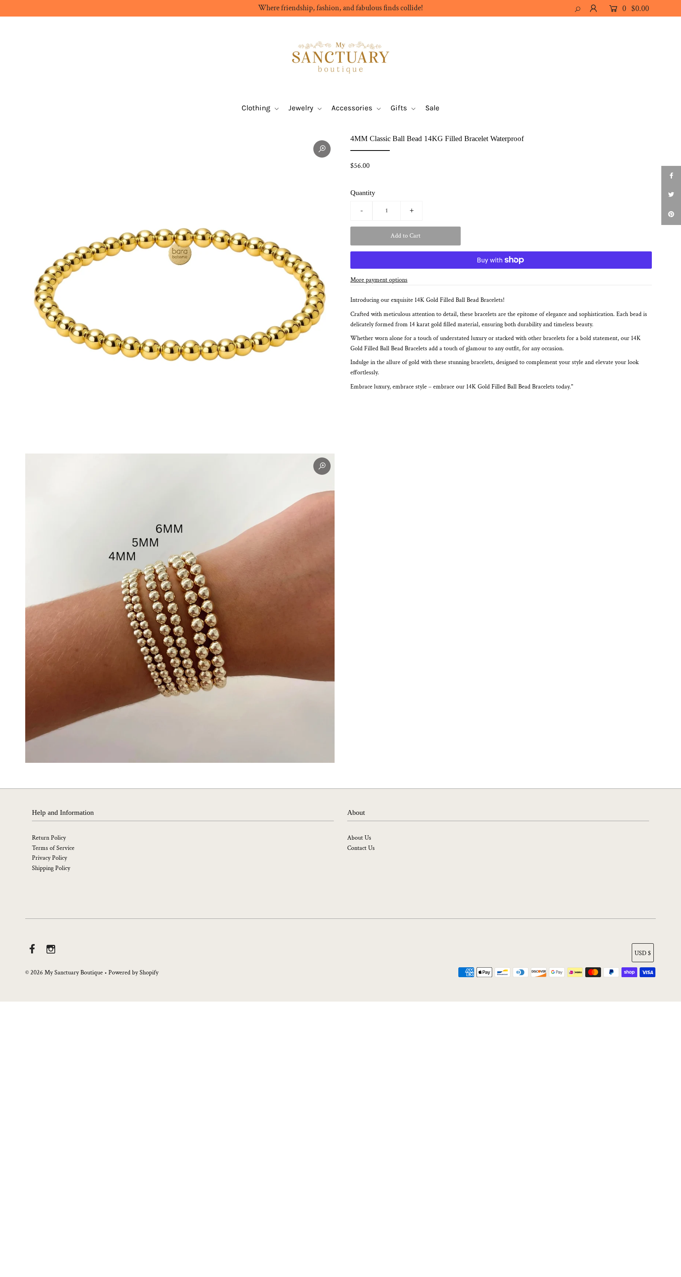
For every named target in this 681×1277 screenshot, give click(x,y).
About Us (359, 838)
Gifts (400, 108)
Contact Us (361, 848)
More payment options (378, 280)
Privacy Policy (49, 858)
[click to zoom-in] (322, 149)
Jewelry (301, 108)
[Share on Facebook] (671, 176)
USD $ (642, 953)
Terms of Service (53, 848)
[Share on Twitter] (671, 195)
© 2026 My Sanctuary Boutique (64, 972)
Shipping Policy (51, 868)
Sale (432, 108)
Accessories (352, 108)
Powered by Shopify (133, 972)
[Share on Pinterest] (671, 215)
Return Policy (49, 838)
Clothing (257, 108)
